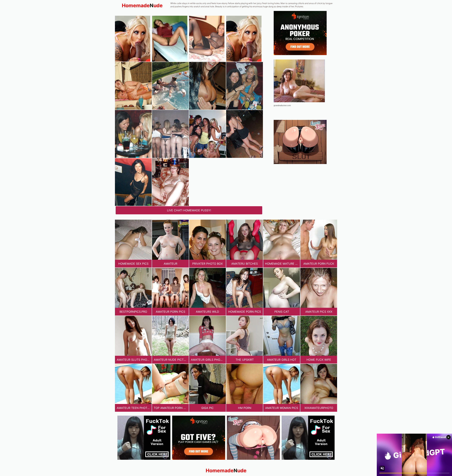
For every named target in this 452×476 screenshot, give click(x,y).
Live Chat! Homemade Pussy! (189, 210)
